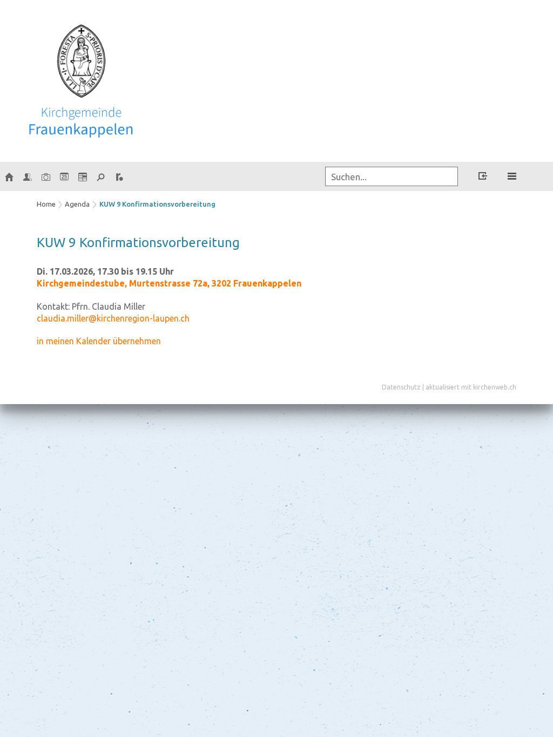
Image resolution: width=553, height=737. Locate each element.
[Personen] (27, 176)
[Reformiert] (119, 176)
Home (46, 204)
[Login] (482, 177)
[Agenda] (82, 176)
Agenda (77, 204)
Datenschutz (401, 387)
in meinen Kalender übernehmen (99, 341)
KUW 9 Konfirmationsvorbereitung (157, 204)
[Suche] (101, 176)
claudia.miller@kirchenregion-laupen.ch (113, 318)
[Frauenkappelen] (9, 176)
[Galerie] (46, 176)
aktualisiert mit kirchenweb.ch (471, 387)
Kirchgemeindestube (169, 283)
